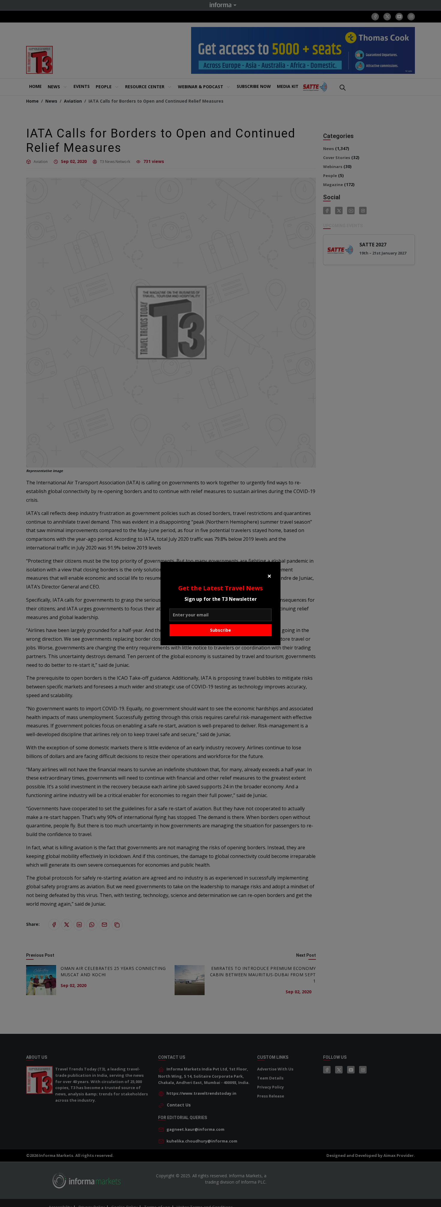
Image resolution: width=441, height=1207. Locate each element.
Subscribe (220, 630)
